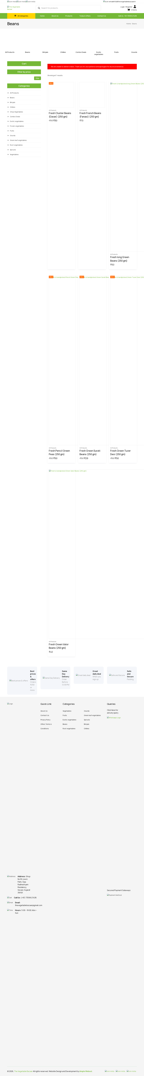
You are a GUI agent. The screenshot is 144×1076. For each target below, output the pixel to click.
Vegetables (14, 154)
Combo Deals (81, 52)
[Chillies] (63, 42)
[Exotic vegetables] (99, 42)
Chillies (63, 52)
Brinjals (45, 52)
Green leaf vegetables (18, 140)
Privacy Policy (45, 720)
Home (128, 24)
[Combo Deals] (81, 42)
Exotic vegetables (98, 53)
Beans (27, 52)
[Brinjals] (45, 42)
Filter (37, 78)
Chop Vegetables (16, 112)
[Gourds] (134, 42)
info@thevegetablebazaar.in (124, 1)
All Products (9, 52)
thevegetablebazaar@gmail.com (28, 905)
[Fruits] (116, 42)
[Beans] (27, 42)
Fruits (116, 52)
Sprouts (13, 150)
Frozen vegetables (17, 126)
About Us (43, 711)
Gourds (134, 52)
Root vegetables (16, 145)
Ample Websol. (86, 1071)
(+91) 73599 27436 (29, 897)
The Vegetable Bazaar (23, 1071)
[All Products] (10, 42)
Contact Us (44, 715)
